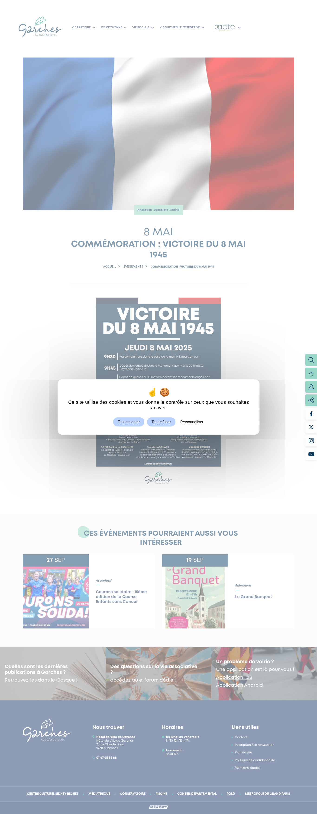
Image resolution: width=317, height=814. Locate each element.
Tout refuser (161, 422)
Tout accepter (129, 422)
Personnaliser (191, 422)
